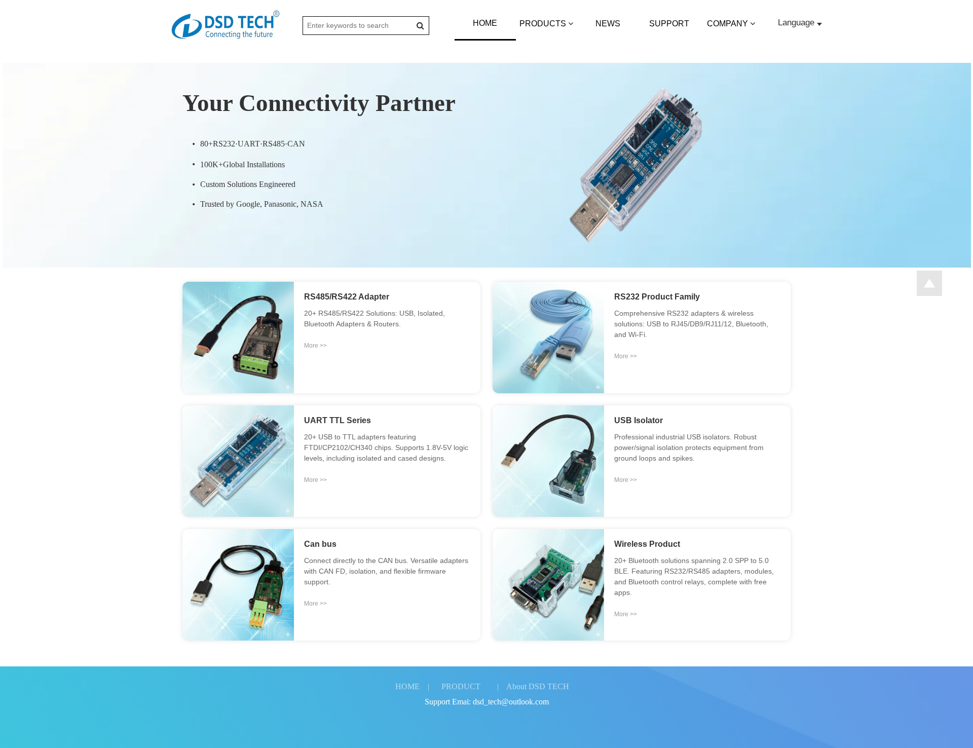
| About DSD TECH (533, 686)
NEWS (607, 23)
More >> (315, 345)
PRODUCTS (543, 23)
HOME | (412, 686)
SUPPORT (669, 23)
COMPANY (728, 23)
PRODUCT (460, 686)
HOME (485, 23)
